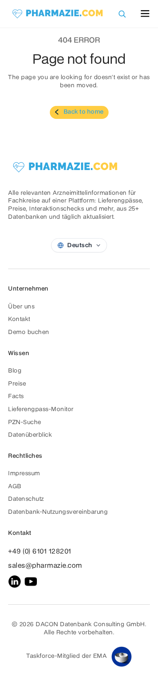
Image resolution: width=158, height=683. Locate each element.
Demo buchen (28, 332)
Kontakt (19, 319)
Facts (16, 396)
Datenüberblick (30, 435)
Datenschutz (26, 499)
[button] (145, 14)
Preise (17, 384)
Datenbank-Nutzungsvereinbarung (58, 512)
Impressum (24, 473)
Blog (14, 371)
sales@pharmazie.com (45, 565)
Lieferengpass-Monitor (41, 409)
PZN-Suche (24, 422)
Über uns (21, 307)
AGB (14, 486)
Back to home (84, 112)
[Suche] (122, 14)
